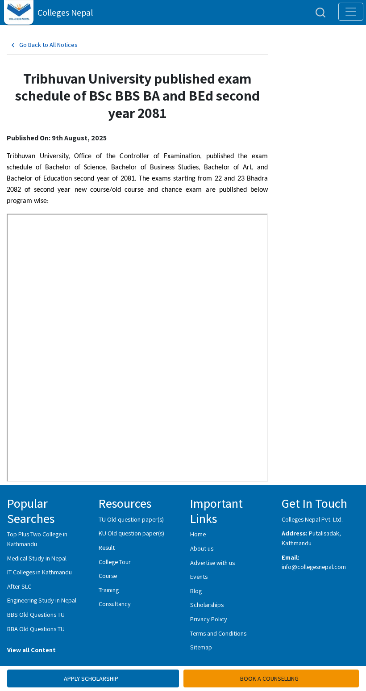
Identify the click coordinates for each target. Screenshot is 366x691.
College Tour (115, 561)
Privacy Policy (208, 619)
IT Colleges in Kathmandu (39, 572)
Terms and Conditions (218, 633)
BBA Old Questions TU (36, 628)
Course (108, 575)
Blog (196, 590)
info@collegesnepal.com (314, 566)
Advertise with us (212, 562)
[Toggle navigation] (350, 12)
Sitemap (201, 647)
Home (198, 534)
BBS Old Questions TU (36, 614)
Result (107, 547)
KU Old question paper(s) (131, 533)
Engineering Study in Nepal (41, 600)
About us (201, 548)
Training (109, 590)
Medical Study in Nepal (37, 558)
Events (199, 576)
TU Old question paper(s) (131, 519)
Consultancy (115, 603)
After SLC (19, 586)
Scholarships (207, 604)
